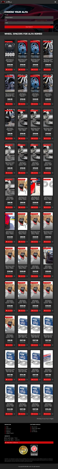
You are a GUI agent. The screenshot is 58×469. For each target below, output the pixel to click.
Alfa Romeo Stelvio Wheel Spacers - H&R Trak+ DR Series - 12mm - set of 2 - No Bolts (22, 405)
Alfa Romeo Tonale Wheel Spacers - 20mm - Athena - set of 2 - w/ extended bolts (48, 301)
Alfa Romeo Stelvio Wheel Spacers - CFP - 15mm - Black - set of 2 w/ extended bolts (22, 164)
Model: (6, 14)
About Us (8, 430)
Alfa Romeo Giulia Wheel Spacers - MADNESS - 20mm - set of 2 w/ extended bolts (35, 60)
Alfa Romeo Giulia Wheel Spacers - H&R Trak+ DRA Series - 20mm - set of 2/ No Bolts (22, 370)
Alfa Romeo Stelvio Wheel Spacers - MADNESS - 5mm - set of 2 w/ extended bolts (9, 129)
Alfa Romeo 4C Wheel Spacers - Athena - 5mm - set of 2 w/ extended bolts (22, 233)
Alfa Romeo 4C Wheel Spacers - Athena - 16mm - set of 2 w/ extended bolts (35, 198)
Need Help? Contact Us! (12, 442)
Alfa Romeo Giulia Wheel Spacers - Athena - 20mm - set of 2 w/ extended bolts (9, 267)
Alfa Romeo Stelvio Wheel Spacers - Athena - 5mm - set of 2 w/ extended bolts (22, 301)
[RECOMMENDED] (10, 49)
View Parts (28, 27)
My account (34, 426)
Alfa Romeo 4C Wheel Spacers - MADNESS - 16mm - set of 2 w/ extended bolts (9, 60)
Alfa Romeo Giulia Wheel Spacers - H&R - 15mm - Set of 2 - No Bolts (22, 336)
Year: (6, 20)
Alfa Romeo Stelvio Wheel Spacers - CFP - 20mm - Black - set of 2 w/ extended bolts (48, 164)
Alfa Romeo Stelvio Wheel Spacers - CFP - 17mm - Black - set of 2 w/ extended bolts (35, 164)
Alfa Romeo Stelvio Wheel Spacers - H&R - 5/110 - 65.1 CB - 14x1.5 (48, 370)
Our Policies (34, 431)
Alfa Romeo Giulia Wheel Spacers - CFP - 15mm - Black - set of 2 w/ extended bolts (22, 129)
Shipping (8, 431)
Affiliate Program (10, 433)
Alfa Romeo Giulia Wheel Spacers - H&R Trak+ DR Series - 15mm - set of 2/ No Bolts (48, 336)
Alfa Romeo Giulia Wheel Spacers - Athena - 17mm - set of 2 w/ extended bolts (48, 233)
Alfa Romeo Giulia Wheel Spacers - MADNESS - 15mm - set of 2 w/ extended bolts (22, 60)
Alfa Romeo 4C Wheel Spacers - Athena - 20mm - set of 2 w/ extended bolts (48, 198)
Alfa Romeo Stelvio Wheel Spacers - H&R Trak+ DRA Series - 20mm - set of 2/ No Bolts (48, 405)
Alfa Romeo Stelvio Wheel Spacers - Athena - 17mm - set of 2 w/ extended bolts (48, 267)
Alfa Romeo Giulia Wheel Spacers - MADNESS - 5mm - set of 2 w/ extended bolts (9, 95)
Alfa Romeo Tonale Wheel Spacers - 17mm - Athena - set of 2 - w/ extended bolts (35, 301)
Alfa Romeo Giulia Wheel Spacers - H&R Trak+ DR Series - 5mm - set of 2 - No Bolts (9, 370)
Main (7, 426)
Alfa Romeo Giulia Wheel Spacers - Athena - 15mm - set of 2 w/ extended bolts (35, 233)
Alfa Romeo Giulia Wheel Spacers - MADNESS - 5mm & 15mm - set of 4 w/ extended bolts (48, 60)
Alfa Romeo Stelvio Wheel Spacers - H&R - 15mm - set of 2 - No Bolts (35, 370)
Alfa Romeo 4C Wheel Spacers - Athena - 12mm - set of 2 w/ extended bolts (22, 198)
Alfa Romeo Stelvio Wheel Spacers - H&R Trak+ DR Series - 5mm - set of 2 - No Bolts (35, 405)
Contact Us (34, 430)
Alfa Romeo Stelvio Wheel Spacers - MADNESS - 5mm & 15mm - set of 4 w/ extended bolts (48, 95)
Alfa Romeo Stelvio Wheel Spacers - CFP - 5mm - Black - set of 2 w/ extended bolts (10, 198)
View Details (10, 69)
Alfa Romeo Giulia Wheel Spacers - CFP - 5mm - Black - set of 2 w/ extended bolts (9, 164)
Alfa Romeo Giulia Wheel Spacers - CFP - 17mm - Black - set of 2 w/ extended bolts (35, 129)
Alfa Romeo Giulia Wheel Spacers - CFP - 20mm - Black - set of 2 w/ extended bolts (48, 129)
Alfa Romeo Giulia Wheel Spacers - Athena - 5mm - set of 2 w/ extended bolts (22, 267)
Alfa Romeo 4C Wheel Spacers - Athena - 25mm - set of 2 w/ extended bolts (10, 233)
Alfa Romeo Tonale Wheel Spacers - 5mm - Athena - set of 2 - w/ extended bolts (10, 336)
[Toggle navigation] (55, 2)
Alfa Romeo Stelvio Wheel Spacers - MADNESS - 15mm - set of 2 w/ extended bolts (22, 95)
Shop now (8, 428)
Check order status (36, 428)
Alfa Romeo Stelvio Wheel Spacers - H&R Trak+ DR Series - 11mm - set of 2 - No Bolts (9, 405)
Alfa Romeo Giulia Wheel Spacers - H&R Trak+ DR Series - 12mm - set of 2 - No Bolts (35, 336)
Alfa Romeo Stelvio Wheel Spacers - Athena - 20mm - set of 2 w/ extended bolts (10, 301)
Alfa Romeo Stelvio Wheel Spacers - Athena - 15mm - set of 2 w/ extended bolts (35, 267)
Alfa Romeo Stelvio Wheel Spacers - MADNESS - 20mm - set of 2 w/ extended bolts (35, 95)
